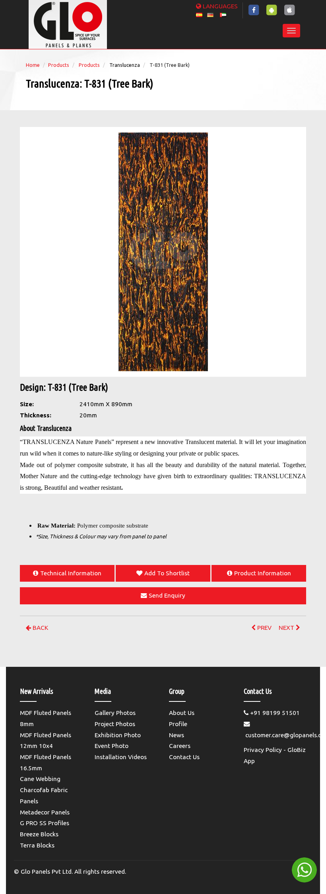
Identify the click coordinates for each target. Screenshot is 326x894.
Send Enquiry (167, 595)
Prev (264, 627)
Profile (178, 724)
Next (287, 627)
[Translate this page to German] (210, 14)
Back (39, 627)
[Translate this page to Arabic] (223, 14)
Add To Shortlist (167, 573)
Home (33, 65)
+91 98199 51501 (274, 712)
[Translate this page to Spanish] (199, 14)
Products (58, 65)
